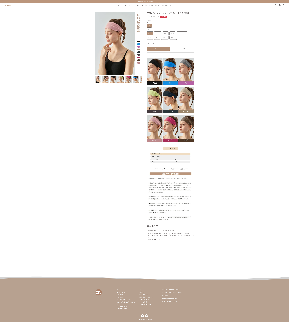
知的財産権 (120, 297)
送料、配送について (144, 294)
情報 (118, 289)
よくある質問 (143, 302)
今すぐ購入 (182, 49)
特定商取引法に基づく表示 (124, 299)
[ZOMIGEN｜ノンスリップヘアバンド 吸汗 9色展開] (98, 79)
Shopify (150, 319)
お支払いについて (144, 299)
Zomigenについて (122, 292)
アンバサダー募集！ (122, 306)
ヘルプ (140, 289)
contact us (165, 295)
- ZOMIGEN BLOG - (122, 309)
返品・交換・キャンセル (146, 297)
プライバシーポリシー (145, 304)
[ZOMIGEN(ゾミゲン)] (8, 5)
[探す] (275, 5)
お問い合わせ (143, 292)
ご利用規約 (120, 294)
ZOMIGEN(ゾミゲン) (144, 319)
